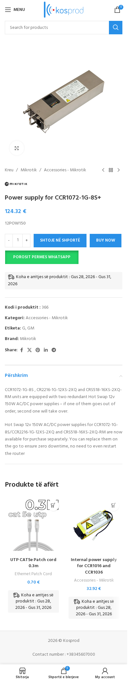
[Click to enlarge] (17, 148)
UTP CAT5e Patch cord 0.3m (33, 563)
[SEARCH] (115, 27)
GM (30, 328)
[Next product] (118, 170)
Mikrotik (29, 170)
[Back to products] (111, 170)
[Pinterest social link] (38, 350)
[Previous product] (103, 170)
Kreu (9, 170)
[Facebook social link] (21, 350)
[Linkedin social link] (46, 350)
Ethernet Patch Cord (33, 574)
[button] (41, 257)
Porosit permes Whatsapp (41, 257)
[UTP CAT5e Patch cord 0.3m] (33, 525)
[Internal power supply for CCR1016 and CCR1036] (94, 525)
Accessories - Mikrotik (65, 170)
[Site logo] (63, 9)
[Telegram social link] (54, 350)
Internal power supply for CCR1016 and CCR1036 (94, 566)
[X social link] (29, 350)
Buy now (105, 240)
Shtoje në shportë (60, 240)
